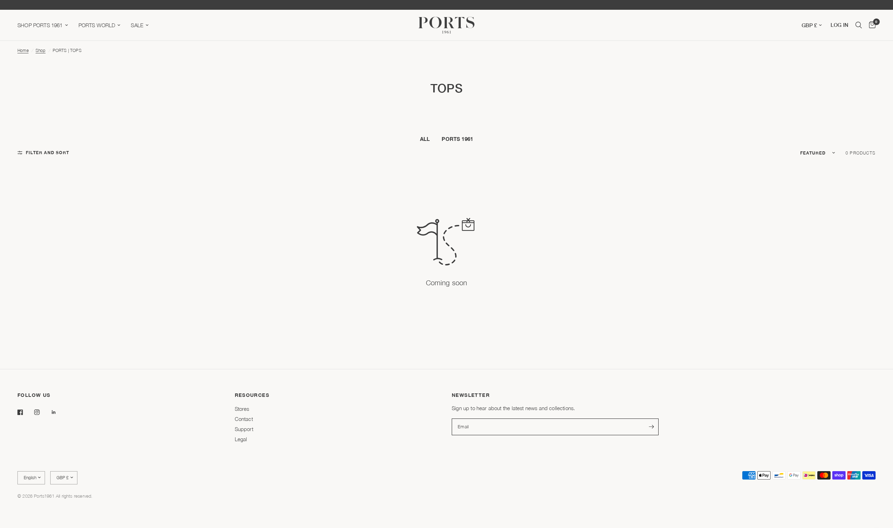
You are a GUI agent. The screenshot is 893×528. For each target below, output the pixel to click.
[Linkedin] (58, 412)
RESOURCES (252, 395)
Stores (242, 409)
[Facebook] (25, 412)
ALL (425, 139)
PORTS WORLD (96, 25)
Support (244, 429)
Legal (241, 439)
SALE (137, 25)
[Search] (858, 25)
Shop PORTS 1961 (40, 25)
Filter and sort (47, 152)
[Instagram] (42, 412)
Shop (41, 50)
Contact (244, 419)
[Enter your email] (652, 426)
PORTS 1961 (457, 139)
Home (23, 50)
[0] (870, 25)
